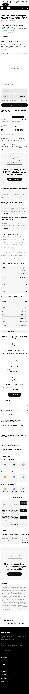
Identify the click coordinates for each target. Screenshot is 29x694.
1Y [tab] (21, 53)
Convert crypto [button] (5, 678)
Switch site (6, 4)
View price (25, 542)
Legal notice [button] (4, 660)
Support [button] (3, 671)
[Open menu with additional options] (27, 8)
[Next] (27, 623)
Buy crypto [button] (4, 674)
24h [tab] (8, 53)
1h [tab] (3, 53)
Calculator (8, 12)
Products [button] (3, 664)
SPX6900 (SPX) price (11, 134)
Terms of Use (10, 606)
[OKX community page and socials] (1, 690)
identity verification (11, 369)
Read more (5, 197)
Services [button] (3, 667)
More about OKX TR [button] (6, 657)
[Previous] (2, 623)
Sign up (23, 8)
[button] (19, 8)
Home (2, 12)
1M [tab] (16, 53)
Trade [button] (2, 681)
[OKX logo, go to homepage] (5, 8)
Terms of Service (6, 609)
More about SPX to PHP (14, 331)
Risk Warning (18, 606)
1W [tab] (12, 53)
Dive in (4, 542)
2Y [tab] (25, 53)
